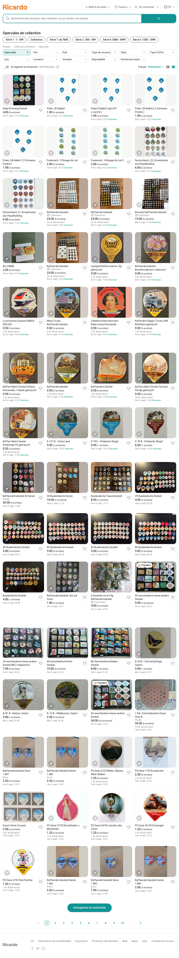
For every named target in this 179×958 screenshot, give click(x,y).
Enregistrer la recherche (89, 907)
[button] (98, 7)
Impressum (81, 941)
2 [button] (55, 923)
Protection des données (105, 941)
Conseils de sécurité (163, 941)
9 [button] (114, 923)
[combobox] (72, 18)
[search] (159, 18)
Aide (124, 941)
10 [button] (122, 923)
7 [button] (97, 923)
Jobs (144, 941)
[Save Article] (40, 110)
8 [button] (105, 923)
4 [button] (72, 923)
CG (32, 941)
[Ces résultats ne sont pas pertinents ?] (57, 67)
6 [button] (89, 923)
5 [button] (80, 923)
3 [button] (63, 923)
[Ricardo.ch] (15, 7)
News (135, 941)
